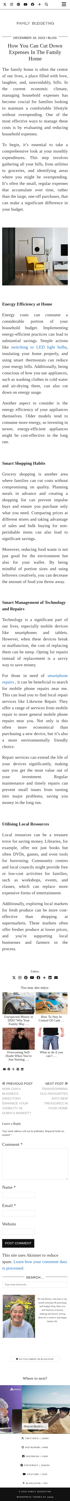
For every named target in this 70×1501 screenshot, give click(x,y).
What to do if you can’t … (51, 1054)
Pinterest (36, 1465)
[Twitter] (5, 4)
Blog (52, 38)
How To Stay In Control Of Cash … (51, 1018)
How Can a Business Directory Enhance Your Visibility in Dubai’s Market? (17, 1098)
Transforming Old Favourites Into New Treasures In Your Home (54, 1096)
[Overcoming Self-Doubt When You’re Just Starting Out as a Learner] (19, 1039)
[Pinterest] (18, 4)
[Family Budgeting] (35, 17)
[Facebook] (32, 4)
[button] (65, 5)
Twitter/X (36, 1438)
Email (9, 1205)
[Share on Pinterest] (18, 1069)
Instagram (36, 1447)
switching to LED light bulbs (39, 347)
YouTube (36, 1474)
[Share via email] (4, 1069)
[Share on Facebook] (9, 1069)
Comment (12, 1144)
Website (9, 1224)
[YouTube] (25, 4)
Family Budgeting (39, 1492)
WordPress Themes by (35, 1497)
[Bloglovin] (39, 4)
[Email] (56, 978)
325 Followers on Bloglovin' (36, 1359)
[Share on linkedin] (22, 1069)
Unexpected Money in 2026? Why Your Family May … (18, 1020)
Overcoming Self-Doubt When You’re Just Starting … (19, 1055)
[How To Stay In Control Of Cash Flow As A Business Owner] (51, 1003)
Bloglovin (36, 1483)
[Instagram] (11, 4)
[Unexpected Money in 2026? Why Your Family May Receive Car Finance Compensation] (19, 1003)
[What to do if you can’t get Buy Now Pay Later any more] (51, 1039)
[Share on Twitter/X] (13, 1069)
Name (9, 1187)
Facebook (36, 1456)
